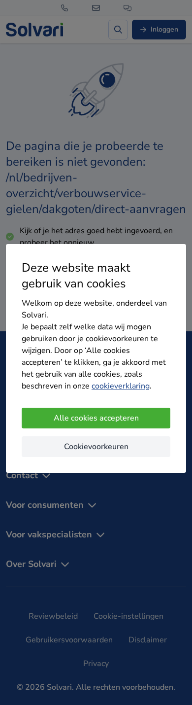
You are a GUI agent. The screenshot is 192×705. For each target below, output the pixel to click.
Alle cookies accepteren (96, 418)
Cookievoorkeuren (96, 446)
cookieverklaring (121, 386)
